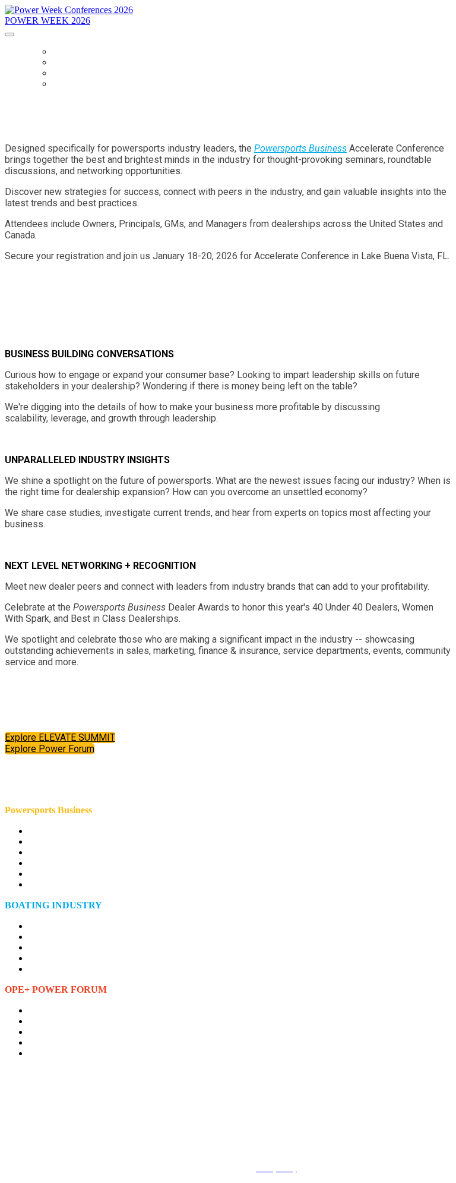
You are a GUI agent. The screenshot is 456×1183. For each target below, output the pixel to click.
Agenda (68, 62)
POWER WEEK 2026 (47, 20)
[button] (60, 737)
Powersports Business (300, 148)
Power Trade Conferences (109, 51)
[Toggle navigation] (9, 34)
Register (71, 84)
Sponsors (74, 73)
